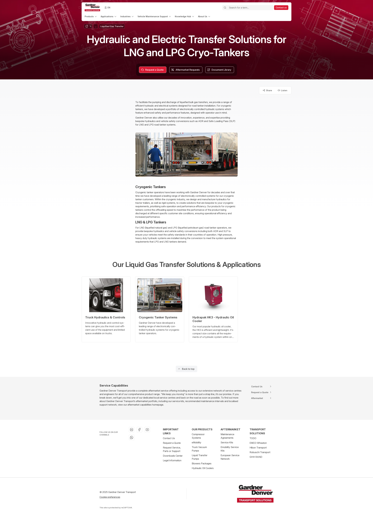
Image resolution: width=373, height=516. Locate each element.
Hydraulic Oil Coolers (203, 468)
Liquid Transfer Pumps (199, 457)
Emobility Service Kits (230, 449)
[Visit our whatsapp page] (131, 437)
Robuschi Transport (260, 452)
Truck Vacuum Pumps (199, 449)
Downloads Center (173, 455)
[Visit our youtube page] (147, 429)
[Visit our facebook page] (139, 429)
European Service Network (230, 457)
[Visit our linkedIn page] (131, 429)
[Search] (225, 7)
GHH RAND (256, 456)
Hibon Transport (258, 447)
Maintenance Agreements (227, 436)
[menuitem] (91, 16)
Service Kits (227, 442)
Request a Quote (172, 442)
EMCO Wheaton (258, 442)
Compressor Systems (198, 436)
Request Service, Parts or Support (172, 449)
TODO (253, 438)
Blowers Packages (201, 463)
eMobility (196, 442)
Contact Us (169, 438)
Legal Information (172, 460)
